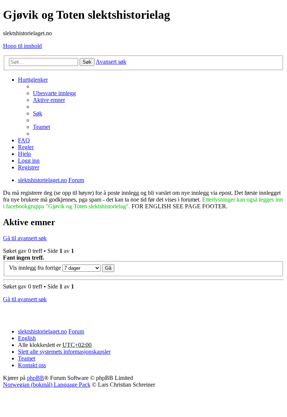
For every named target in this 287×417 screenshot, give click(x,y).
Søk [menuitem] (37, 113)
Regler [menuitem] (26, 147)
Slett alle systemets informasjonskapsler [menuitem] (64, 351)
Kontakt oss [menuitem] (32, 365)
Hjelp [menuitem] (24, 154)
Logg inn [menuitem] (29, 160)
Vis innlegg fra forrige (35, 268)
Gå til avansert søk (25, 238)
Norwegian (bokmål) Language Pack (46, 384)
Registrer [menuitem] (28, 167)
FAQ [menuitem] (24, 140)
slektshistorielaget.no (42, 331)
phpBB (35, 378)
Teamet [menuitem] (41, 127)
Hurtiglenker (33, 79)
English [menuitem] (27, 338)
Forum (76, 331)
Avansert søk (111, 61)
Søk (87, 62)
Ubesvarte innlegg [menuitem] (54, 93)
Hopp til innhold (22, 46)
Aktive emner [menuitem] (49, 100)
